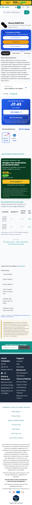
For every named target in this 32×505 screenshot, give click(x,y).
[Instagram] (5, 373)
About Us (4, 367)
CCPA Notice (21, 387)
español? (22, 266)
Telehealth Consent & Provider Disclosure (16, 407)
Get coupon (14, 112)
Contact (19, 361)
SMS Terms (16, 429)
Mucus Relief (8, 274)
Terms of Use (21, 385)
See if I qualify (15, 182)
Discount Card (6, 382)
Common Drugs (7, 385)
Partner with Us (6, 370)
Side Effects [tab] (16, 53)
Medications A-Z (7, 388)
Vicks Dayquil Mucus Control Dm (8, 291)
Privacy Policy (21, 382)
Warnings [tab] (27, 53)
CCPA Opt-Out (16, 434)
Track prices (15, 42)
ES (23, 7)
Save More (20, 376)
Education (20, 367)
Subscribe (24, 347)
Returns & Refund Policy (16, 420)
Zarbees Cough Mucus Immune (8, 309)
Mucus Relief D (8, 279)
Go (27, 12)
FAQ (17, 364)
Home (3, 364)
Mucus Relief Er (8, 284)
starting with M (16, 315)
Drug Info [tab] (5, 53)
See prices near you (15, 46)
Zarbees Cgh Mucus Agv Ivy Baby (7, 301)
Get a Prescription (15, 37)
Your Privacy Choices (16, 438)
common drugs (9, 316)
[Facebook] (2, 373)
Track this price (16, 118)
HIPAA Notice (16, 412)
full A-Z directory (24, 315)
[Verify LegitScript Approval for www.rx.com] (16, 498)
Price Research (22, 373)
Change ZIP (13, 94)
